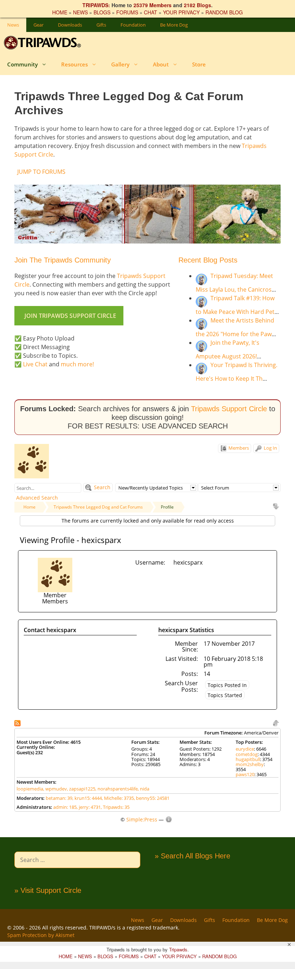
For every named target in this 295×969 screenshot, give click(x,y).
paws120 (245, 774)
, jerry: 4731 (89, 807)
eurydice (245, 749)
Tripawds (178, 949)
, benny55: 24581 (151, 798)
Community (22, 64)
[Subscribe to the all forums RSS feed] (18, 722)
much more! (77, 364)
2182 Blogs (197, 5)
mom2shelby (250, 764)
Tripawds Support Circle (229, 409)
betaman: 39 (59, 798)
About (161, 64)
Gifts (101, 25)
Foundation (133, 25)
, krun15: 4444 (87, 798)
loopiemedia (30, 788)
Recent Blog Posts (207, 260)
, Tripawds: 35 (115, 807)
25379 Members (152, 5)
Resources (74, 64)
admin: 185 (65, 807)
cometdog (247, 754)
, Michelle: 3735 (118, 798)
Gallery (120, 64)
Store (199, 64)
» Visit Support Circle (47, 890)
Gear (38, 25)
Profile (167, 507)
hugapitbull (248, 759)
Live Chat (35, 364)
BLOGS (102, 12)
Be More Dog (174, 25)
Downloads (70, 25)
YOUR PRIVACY (181, 12)
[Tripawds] (44, 43)
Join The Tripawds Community (62, 260)
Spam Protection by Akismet (40, 935)
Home (29, 507)
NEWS (80, 12)
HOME (59, 12)
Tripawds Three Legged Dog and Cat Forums (98, 507)
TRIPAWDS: (96, 5)
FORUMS (127, 12)
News (13, 25)
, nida (143, 788)
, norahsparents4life (116, 788)
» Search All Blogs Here (192, 856)
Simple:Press (141, 819)
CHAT (150, 12)
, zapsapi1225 (81, 788)
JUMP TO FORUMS (41, 172)
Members (238, 448)
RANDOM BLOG (224, 12)
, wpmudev (55, 788)
